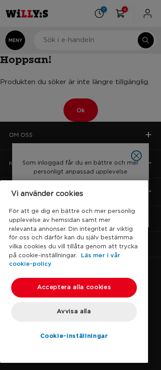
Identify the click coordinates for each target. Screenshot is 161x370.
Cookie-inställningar (74, 335)
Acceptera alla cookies (74, 287)
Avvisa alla (74, 312)
